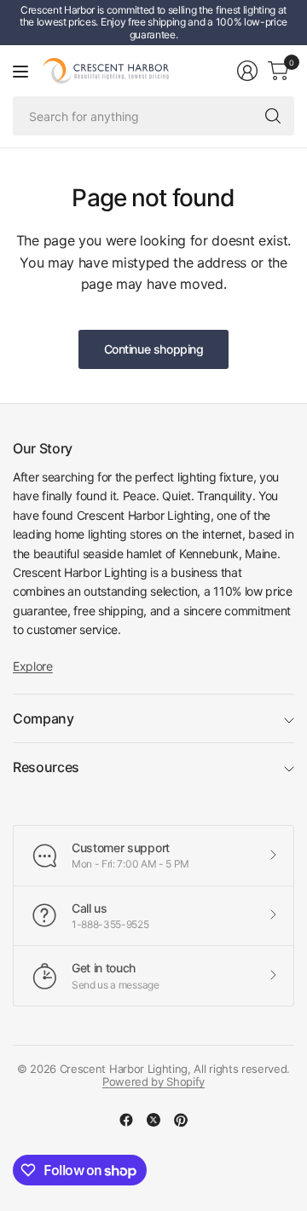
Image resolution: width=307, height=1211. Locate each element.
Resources (46, 767)
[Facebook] (126, 1119)
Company (43, 718)
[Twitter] (153, 1119)
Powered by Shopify (153, 1081)
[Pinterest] (180, 1119)
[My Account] (247, 70)
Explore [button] (33, 666)
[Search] (273, 116)
